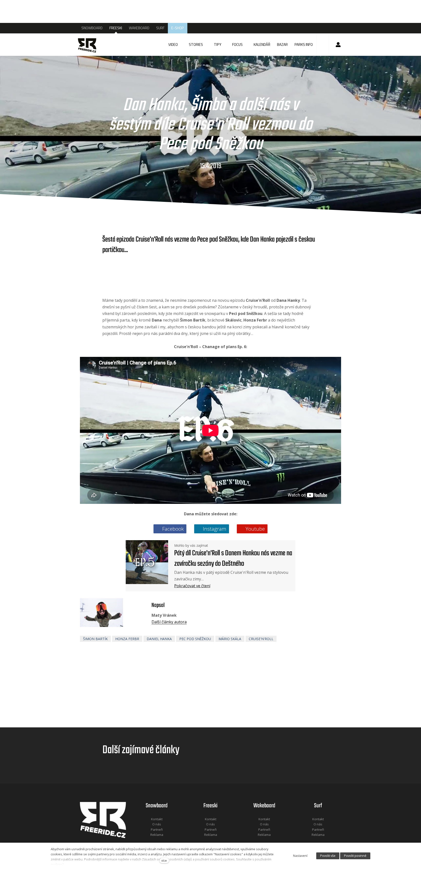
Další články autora (169, 622)
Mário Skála (230, 638)
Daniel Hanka (159, 638)
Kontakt (157, 819)
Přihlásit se (338, 44)
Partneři (157, 829)
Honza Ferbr (127, 638)
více (164, 860)
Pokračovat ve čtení (192, 585)
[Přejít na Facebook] (150, 841)
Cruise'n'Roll (261, 638)
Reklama (156, 834)
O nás (156, 824)
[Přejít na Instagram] (163, 841)
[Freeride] (91, 45)
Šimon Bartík (95, 638)
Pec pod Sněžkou (195, 638)
